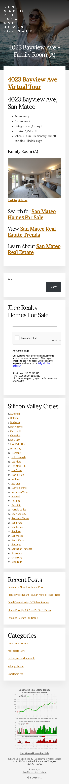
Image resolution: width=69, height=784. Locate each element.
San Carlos (17, 527)
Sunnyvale (17, 553)
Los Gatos (17, 470)
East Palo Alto (17, 444)
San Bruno (17, 522)
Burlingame (16, 426)
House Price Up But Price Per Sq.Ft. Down (29, 610)
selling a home (16, 666)
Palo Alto (16, 505)
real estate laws (16, 651)
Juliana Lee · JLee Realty (20, 759)
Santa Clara (18, 540)
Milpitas (16, 483)
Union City (17, 557)
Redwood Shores (20, 518)
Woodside (17, 562)
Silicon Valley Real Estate (48, 759)
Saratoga (16, 544)
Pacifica (16, 501)
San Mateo (17, 535)
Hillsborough (19, 457)
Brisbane (15, 422)
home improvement (18, 643)
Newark (16, 496)
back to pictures (17, 200)
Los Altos (16, 461)
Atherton (15, 413)
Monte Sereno (19, 487)
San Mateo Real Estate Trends (32, 232)
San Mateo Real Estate (35, 772)
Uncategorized (15, 674)
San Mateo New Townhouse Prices (26, 587)
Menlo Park (18, 474)
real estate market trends (21, 658)
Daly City (15, 440)
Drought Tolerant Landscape (23, 618)
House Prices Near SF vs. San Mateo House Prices (34, 594)
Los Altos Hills (19, 466)
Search (11, 279)
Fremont (16, 453)
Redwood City (19, 514)
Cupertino (15, 435)
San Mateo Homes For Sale (32, 214)
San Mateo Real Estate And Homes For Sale (18, 19)
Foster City (15, 448)
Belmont (14, 418)
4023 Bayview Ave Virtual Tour (32, 82)
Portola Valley (19, 509)
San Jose (16, 531)
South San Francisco (22, 549)
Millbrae (16, 479)
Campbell (15, 431)
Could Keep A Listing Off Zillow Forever (28, 602)
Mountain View (20, 492)
